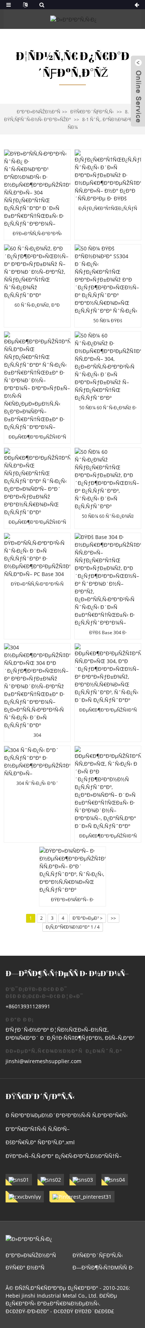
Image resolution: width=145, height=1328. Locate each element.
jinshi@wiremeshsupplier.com (43, 1061)
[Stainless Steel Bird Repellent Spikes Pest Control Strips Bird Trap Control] (108, 794)
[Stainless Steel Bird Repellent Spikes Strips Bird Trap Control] (72, 876)
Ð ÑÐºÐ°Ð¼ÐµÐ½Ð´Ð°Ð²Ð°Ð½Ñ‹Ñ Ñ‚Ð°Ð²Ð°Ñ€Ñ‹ (67, 1115)
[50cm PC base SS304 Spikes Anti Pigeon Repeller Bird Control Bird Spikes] (108, 285)
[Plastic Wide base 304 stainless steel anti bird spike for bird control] (37, 195)
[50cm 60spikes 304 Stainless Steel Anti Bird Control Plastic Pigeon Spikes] (108, 387)
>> (113, 918)
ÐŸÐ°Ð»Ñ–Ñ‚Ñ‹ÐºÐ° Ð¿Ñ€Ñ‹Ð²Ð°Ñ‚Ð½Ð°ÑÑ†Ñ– (64, 1155)
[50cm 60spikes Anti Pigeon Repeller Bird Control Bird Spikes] (108, 488)
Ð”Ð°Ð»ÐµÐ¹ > (87, 918)
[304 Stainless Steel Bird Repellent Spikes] (37, 794)
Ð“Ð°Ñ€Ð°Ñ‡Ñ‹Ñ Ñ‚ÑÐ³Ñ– (38, 1128)
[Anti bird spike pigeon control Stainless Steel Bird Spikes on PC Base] (108, 195)
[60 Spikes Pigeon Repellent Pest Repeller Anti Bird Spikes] (37, 285)
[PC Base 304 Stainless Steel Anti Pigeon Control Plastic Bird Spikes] (37, 586)
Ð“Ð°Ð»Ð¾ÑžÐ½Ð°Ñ (38, 112)
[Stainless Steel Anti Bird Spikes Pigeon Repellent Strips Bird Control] (37, 488)
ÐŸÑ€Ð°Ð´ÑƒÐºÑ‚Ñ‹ (92, 112)
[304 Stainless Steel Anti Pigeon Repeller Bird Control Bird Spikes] (108, 692)
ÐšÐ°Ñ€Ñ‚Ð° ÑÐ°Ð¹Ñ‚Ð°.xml (40, 1142)
